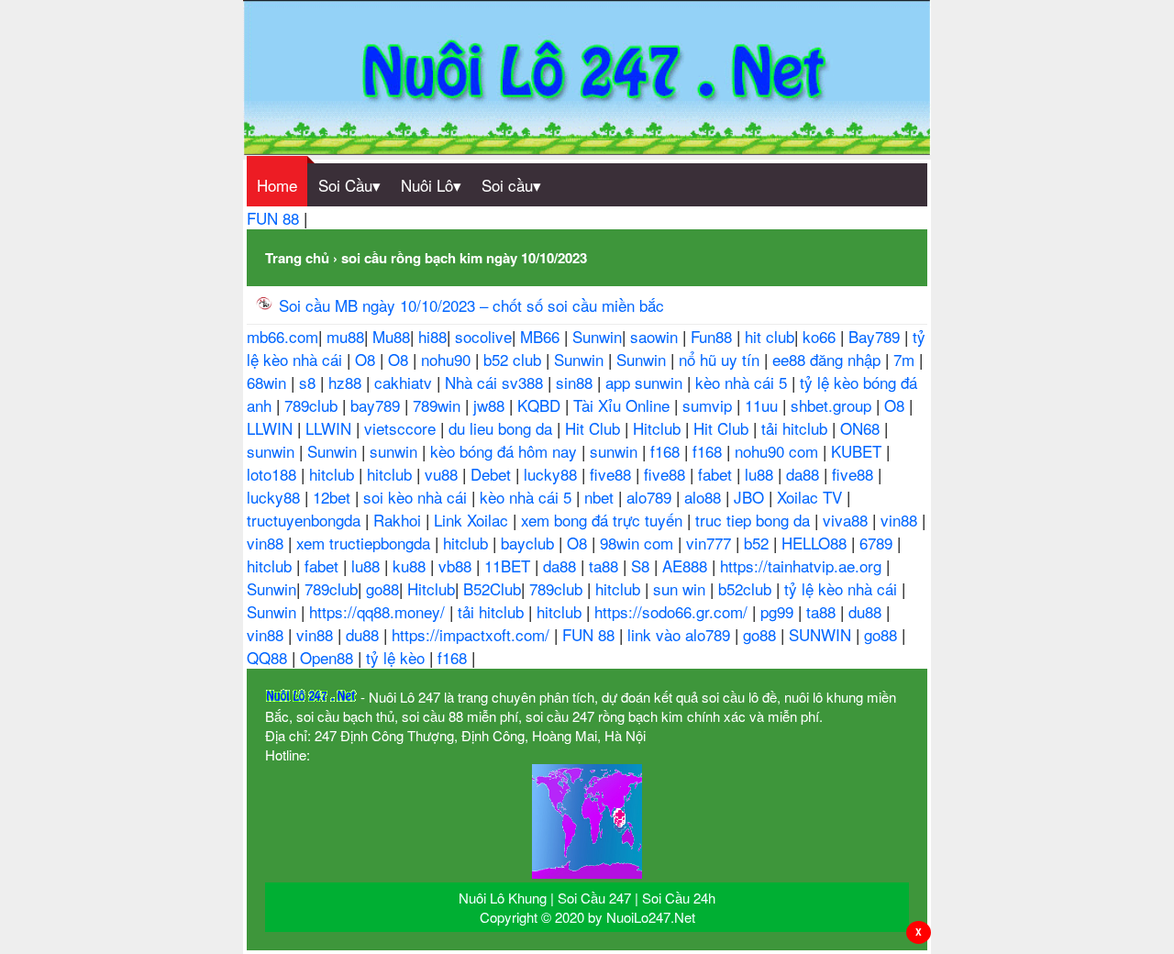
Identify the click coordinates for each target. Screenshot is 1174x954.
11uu (763, 405)
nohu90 (448, 359)
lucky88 (552, 473)
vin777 (711, 542)
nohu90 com (779, 450)
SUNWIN (822, 634)
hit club (769, 336)
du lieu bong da (503, 427)
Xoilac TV (812, 496)
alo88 (704, 496)
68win (269, 382)
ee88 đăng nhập (828, 359)
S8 (642, 565)
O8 (367, 359)
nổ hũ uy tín (721, 359)
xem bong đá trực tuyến (604, 519)
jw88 (491, 405)
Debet (493, 473)
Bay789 (876, 336)
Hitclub (659, 427)
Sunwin (597, 336)
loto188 (274, 473)
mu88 (345, 336)
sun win (681, 588)
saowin (656, 336)
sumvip (709, 405)
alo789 (651, 496)
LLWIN (272, 427)
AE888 (687, 565)
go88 (382, 588)
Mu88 (391, 336)
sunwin (273, 450)
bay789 (377, 405)
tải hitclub (796, 427)
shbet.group (833, 405)
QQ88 (269, 657)
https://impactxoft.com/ (473, 634)
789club (313, 405)
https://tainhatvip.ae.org (803, 565)
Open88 (329, 657)
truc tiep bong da (754, 519)
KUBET (858, 450)
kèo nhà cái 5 (743, 382)
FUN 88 (275, 217)
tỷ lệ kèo (397, 657)
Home (277, 184)
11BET (509, 565)
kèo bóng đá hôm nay (505, 450)
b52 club (514, 359)
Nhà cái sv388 (496, 382)
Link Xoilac (473, 519)
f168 (667, 450)
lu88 (761, 473)
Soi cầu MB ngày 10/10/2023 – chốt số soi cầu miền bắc (471, 305)
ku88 (411, 565)
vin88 (901, 519)
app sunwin (646, 382)
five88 (613, 473)
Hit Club (595, 427)
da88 (805, 473)
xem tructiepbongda (365, 542)
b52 (758, 542)
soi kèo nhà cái (417, 496)
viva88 (847, 519)
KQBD (541, 405)
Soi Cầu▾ (349, 184)
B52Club (492, 588)
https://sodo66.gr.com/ (673, 611)
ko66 (821, 336)
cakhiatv (405, 382)
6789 (878, 542)
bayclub (530, 542)
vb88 (457, 565)
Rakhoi (399, 519)
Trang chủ (297, 258)
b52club (747, 588)
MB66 (542, 336)
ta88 (606, 565)
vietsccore (402, 427)
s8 (309, 382)
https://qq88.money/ (379, 611)
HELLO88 (816, 542)
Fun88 (714, 336)
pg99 (779, 611)
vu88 (443, 473)
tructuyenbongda (306, 519)
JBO (751, 496)
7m (906, 359)
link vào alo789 (681, 634)
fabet (717, 473)
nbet (601, 496)
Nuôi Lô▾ (431, 184)
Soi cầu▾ (511, 184)
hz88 (347, 382)
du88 (867, 611)
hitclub (334, 473)
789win (439, 405)
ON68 (862, 427)
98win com (639, 542)
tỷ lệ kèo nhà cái (843, 588)
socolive (483, 336)
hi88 (432, 336)
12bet (334, 496)
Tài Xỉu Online (623, 405)
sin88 (576, 382)
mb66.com (282, 336)
